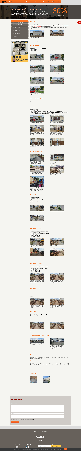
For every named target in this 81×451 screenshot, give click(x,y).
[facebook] (26, 447)
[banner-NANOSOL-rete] (19, 40)
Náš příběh (17, 446)
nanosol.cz (40, 440)
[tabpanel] (49, 32)
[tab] (19, 21)
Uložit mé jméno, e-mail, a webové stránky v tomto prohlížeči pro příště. (23, 419)
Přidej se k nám (17, 447)
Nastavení (61, 449)
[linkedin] (28, 447)
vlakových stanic (58, 39)
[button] (58, 1)
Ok (65, 449)
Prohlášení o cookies (56, 449)
